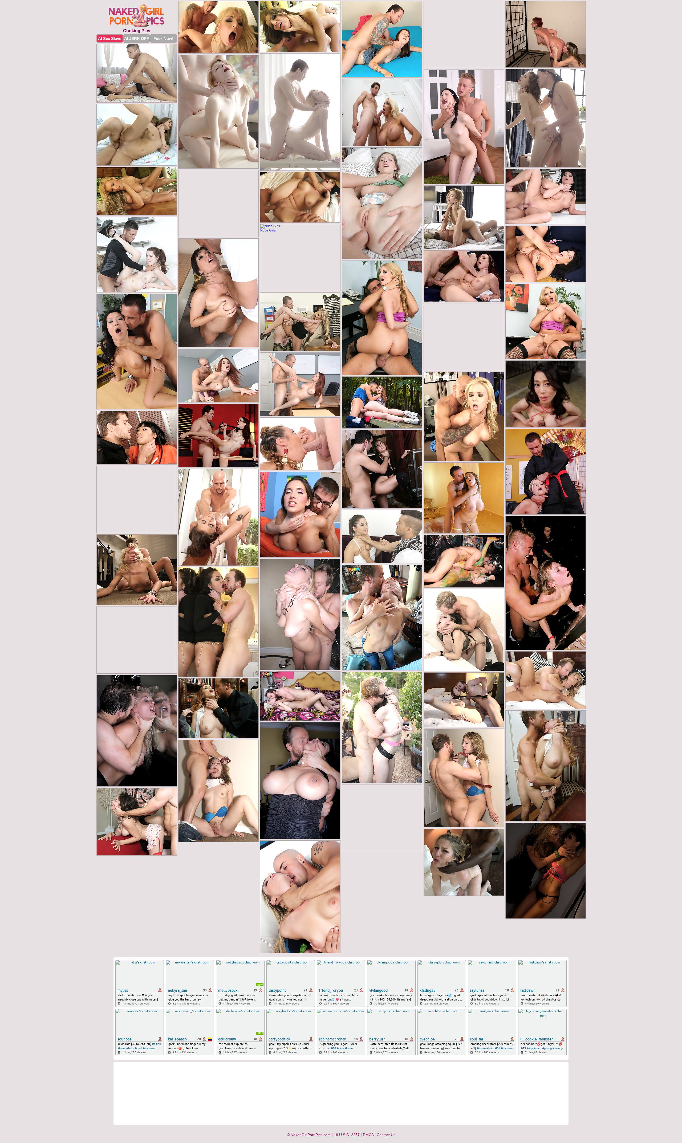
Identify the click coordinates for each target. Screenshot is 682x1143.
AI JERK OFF (136, 38)
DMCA (368, 1135)
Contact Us (386, 1135)
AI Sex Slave (109, 38)
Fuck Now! (163, 38)
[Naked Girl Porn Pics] (136, 16)
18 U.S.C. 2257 (347, 1135)
